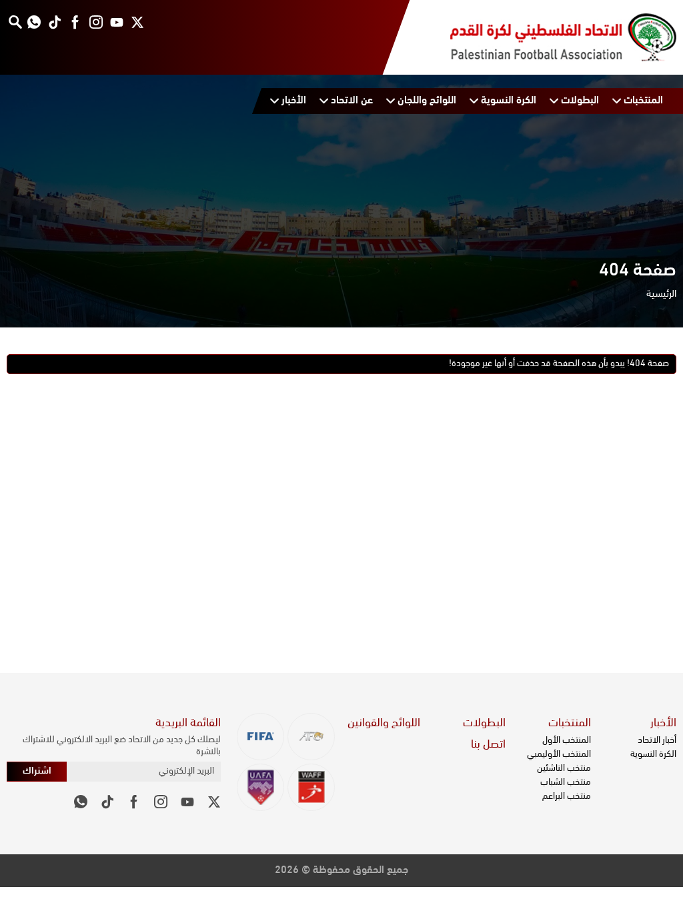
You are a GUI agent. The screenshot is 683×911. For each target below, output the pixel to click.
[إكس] (137, 21)
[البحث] (15, 21)
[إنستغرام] (95, 21)
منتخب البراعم (566, 797)
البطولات (484, 724)
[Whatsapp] (33, 21)
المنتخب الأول (566, 741)
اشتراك (37, 771)
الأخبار (663, 724)
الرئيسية (661, 294)
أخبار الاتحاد (657, 741)
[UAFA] (260, 787)
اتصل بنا (488, 745)
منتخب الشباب (565, 783)
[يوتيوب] (116, 21)
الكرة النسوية (653, 755)
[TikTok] (54, 21)
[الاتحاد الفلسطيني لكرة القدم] (550, 37)
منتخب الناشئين (564, 769)
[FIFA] (260, 736)
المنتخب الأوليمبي (559, 755)
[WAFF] (311, 787)
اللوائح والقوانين (384, 724)
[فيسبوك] (75, 21)
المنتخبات (569, 724)
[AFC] (311, 736)
